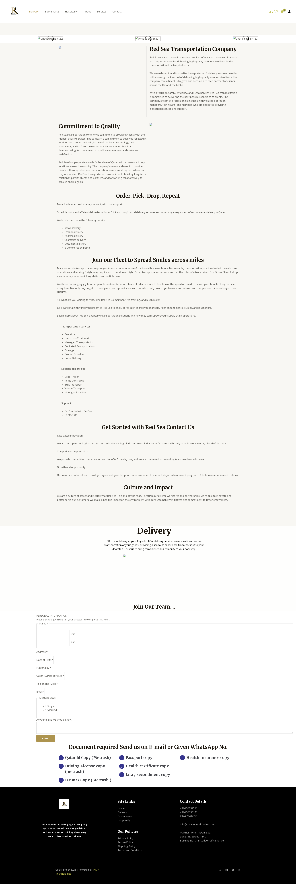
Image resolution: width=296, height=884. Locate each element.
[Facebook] (226, 870)
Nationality (43, 667)
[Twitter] (233, 870)
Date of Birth (44, 660)
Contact (117, 11)
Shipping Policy (126, 846)
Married (52, 710)
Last (72, 642)
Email (40, 691)
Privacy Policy (125, 838)
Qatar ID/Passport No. (50, 675)
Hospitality (71, 11)
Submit (46, 738)
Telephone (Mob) (47, 683)
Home (121, 808)
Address (42, 652)
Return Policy (125, 842)
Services (101, 11)
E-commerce (52, 11)
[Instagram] (239, 870)
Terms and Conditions (130, 850)
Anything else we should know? (54, 719)
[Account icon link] (289, 11)
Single (51, 706)
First (72, 634)
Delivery (34, 11)
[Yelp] (220, 870)
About (87, 11)
